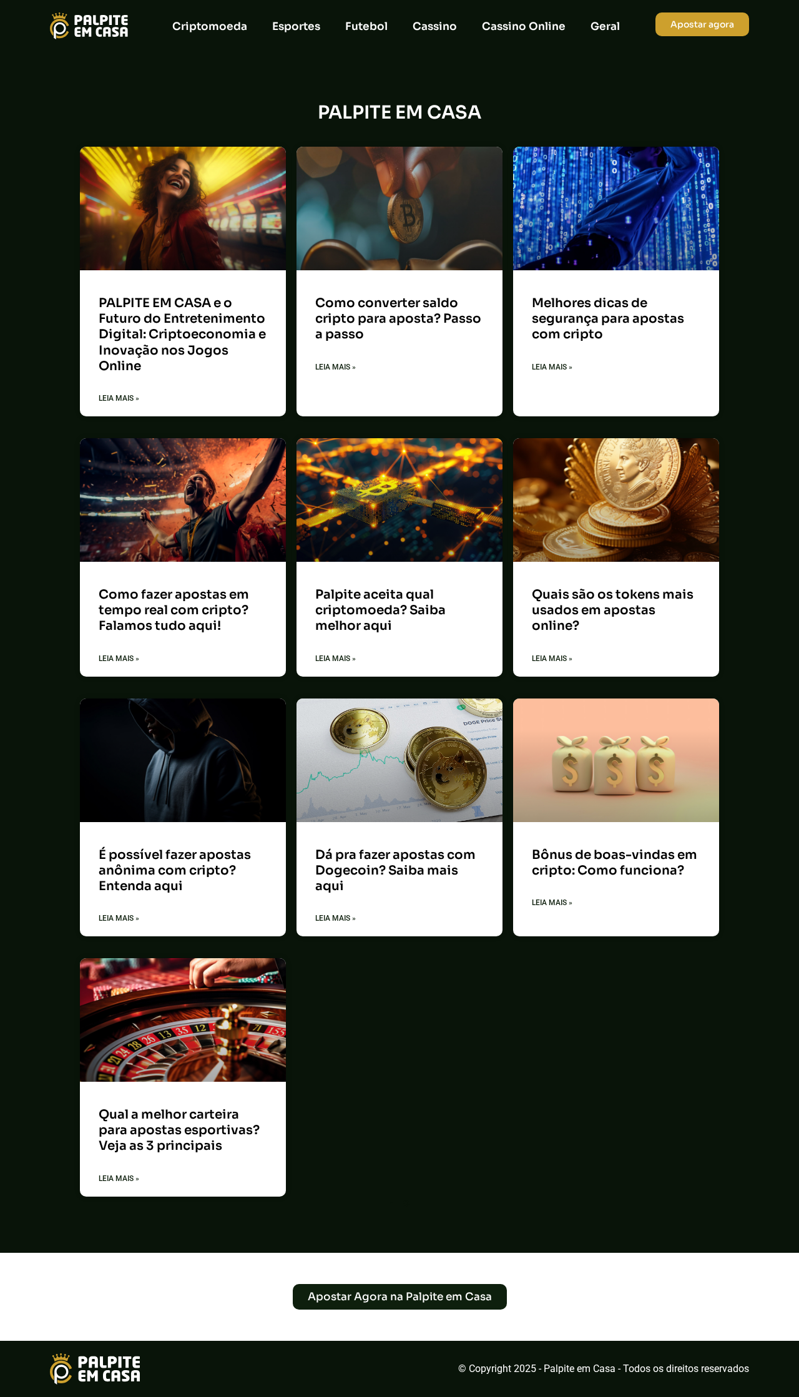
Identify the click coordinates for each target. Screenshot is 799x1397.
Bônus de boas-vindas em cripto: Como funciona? (614, 862)
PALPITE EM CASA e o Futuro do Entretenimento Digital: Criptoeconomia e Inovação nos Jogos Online (182, 334)
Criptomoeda (209, 26)
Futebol (366, 26)
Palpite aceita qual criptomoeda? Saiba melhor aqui (380, 610)
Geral (605, 26)
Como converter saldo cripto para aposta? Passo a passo (398, 318)
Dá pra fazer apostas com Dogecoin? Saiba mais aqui (395, 870)
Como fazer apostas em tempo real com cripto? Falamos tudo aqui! (174, 610)
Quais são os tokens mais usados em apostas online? (613, 610)
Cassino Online (524, 26)
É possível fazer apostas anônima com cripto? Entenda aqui (175, 870)
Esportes (296, 26)
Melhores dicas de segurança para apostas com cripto (608, 318)
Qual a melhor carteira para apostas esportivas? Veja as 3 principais (179, 1130)
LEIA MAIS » (119, 398)
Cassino (435, 26)
